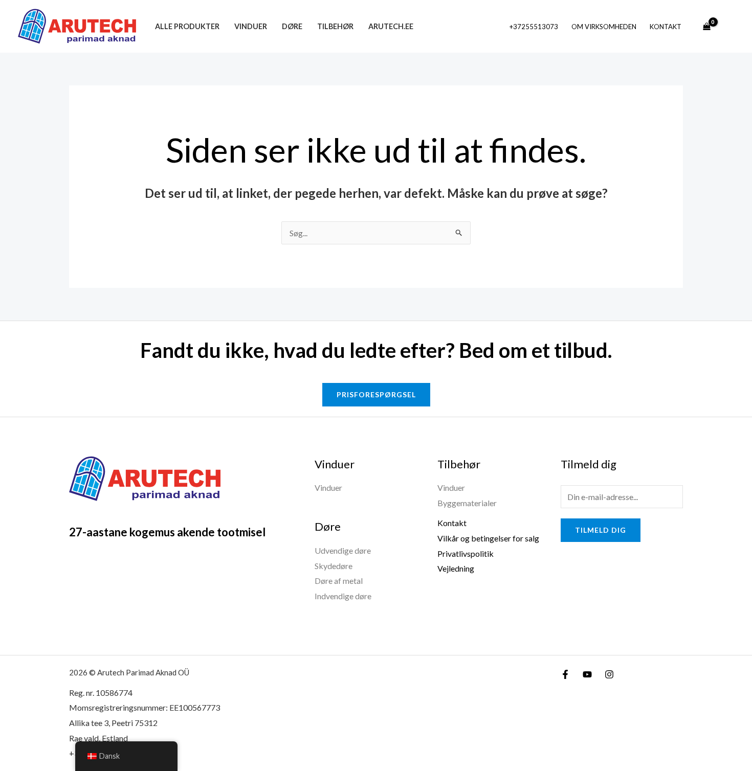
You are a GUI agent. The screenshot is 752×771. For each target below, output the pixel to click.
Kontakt (665, 26)
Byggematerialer (467, 503)
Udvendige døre (343, 550)
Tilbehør (335, 26)
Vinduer (250, 26)
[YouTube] (587, 674)
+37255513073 (534, 26)
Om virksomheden (603, 26)
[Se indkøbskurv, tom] (706, 26)
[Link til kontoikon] (729, 26)
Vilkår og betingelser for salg (488, 538)
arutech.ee (390, 26)
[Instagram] (609, 674)
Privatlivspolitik (465, 553)
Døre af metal (339, 580)
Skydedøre (333, 566)
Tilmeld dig (600, 530)
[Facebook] (565, 674)
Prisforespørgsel (376, 394)
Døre (292, 26)
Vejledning (455, 568)
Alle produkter (187, 26)
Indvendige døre (343, 596)
